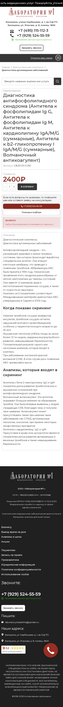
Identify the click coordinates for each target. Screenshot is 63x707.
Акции (5, 541)
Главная (6, 67)
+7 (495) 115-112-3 (33, 30)
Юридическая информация (18, 564)
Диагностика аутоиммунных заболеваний (25, 70)
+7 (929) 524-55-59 (33, 35)
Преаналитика (10, 559)
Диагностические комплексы (28, 67)
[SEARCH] (57, 81)
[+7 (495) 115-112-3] (12, 31)
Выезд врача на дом (13, 532)
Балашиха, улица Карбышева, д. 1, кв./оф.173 (31, 22)
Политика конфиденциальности (21, 569)
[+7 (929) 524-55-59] (12, 35)
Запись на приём (11, 555)
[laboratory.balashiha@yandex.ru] (2, 622)
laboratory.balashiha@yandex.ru (22, 622)
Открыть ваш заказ (41, 58)
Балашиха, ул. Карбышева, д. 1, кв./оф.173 (27, 635)
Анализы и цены (11, 536)
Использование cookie (15, 574)
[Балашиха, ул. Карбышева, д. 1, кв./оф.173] (2, 634)
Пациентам (8, 550)
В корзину (27, 186)
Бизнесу (6, 527)
